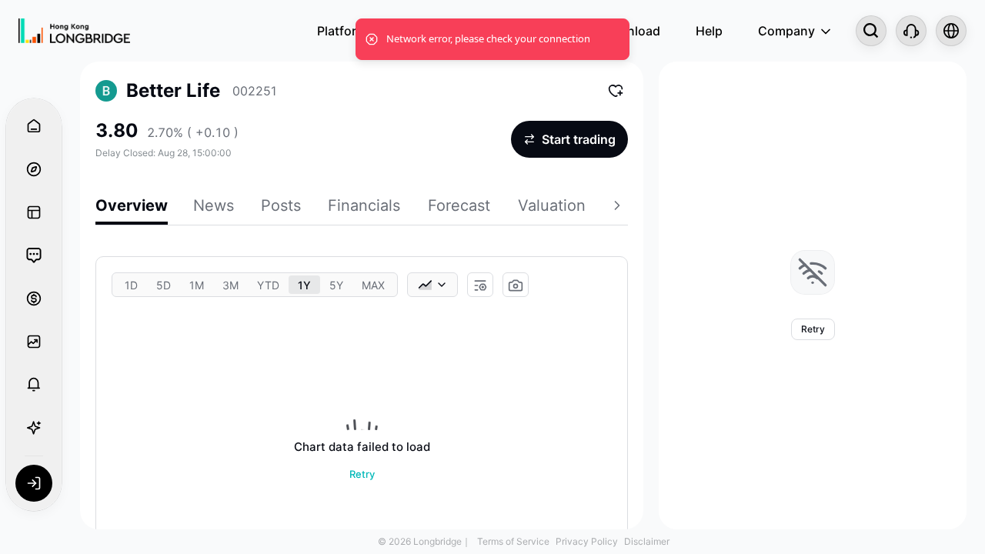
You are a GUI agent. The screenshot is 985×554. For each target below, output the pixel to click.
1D (131, 285)
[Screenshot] (515, 285)
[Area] (432, 284)
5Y (336, 285)
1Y (304, 285)
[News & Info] (33, 212)
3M (230, 285)
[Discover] (33, 169)
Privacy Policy (587, 541)
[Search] (871, 30)
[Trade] (33, 298)
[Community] (33, 255)
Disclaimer (646, 541)
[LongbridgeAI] (33, 427)
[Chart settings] (480, 285)
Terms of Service (513, 541)
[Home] (74, 30)
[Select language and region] (951, 30)
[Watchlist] (33, 341)
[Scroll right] (618, 208)
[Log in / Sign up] (33, 483)
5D (163, 285)
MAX (373, 285)
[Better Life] (106, 91)
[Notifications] (33, 384)
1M (196, 285)
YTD (268, 285)
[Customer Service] (911, 30)
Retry (362, 474)
